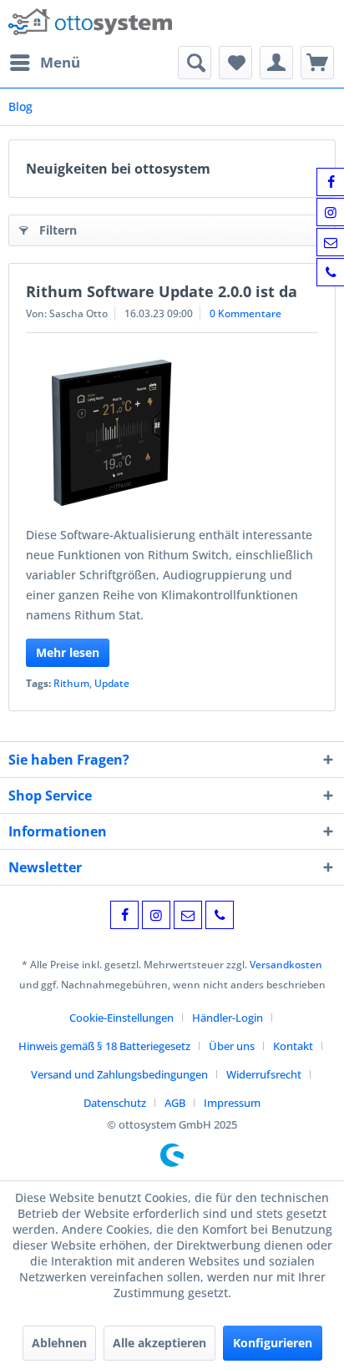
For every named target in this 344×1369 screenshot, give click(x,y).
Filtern (58, 230)
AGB (174, 1102)
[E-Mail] (188, 915)
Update (111, 683)
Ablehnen (59, 1343)
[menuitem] (44, 62)
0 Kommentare (245, 313)
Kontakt (293, 1045)
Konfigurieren (272, 1343)
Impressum (232, 1102)
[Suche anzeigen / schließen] (194, 62)
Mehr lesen (67, 652)
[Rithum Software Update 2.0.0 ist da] (172, 433)
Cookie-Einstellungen (121, 1017)
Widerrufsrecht (263, 1074)
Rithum (71, 683)
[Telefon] (219, 915)
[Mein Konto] (276, 62)
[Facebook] (124, 915)
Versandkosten (286, 964)
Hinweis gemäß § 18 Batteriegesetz (104, 1045)
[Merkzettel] (235, 62)
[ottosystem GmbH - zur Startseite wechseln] (90, 23)
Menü (60, 62)
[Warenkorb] (317, 62)
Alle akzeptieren (159, 1343)
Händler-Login (227, 1017)
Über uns (232, 1045)
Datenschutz (114, 1102)
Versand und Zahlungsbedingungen (119, 1074)
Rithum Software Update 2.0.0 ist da (161, 291)
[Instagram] (156, 915)
